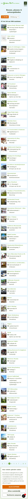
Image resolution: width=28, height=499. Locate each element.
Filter (6, 17)
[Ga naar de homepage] (10, 3)
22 (23, 464)
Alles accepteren (14, 487)
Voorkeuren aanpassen (14, 495)
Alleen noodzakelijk (14, 491)
